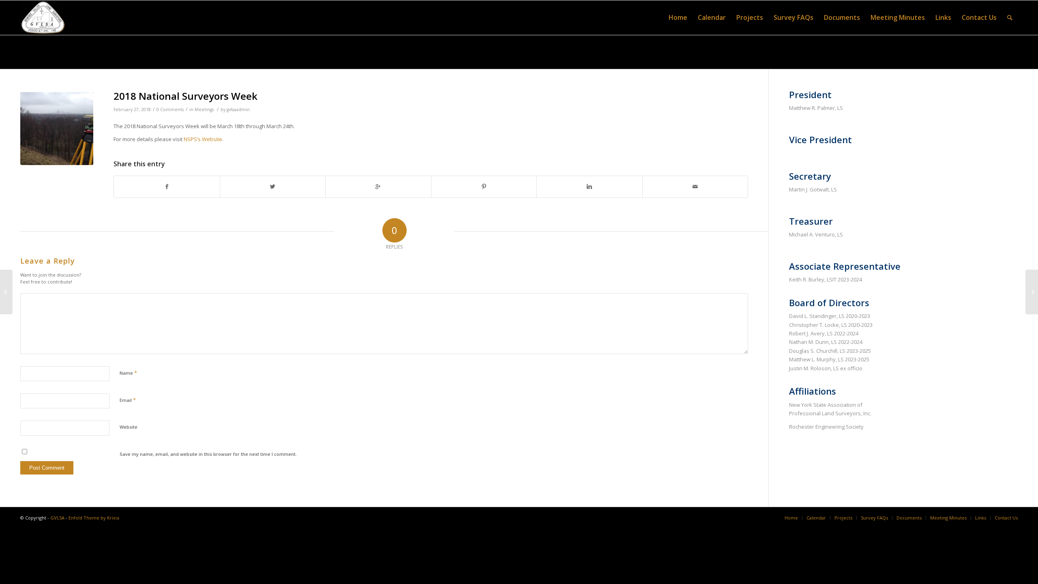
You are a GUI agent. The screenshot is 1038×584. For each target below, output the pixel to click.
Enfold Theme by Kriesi (94, 518)
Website (128, 427)
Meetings (204, 109)
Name (128, 372)
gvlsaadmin (238, 109)
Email (128, 400)
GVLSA (57, 518)
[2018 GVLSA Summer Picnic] (6, 292)
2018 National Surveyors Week (185, 96)
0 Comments (170, 109)
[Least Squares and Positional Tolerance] (1031, 292)
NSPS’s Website (203, 139)
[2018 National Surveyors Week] (56, 128)
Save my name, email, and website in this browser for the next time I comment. (208, 454)
